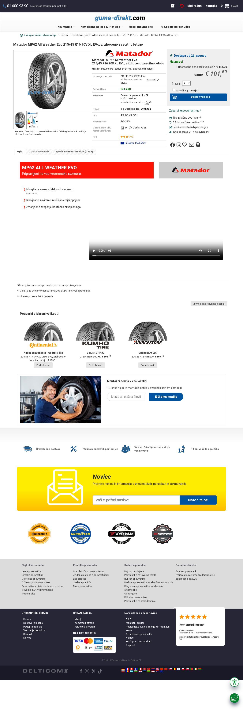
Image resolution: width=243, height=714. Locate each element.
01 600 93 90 (17, 6)
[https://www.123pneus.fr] (127, 669)
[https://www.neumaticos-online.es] (161, 669)
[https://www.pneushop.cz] (182, 669)
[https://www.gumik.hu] (199, 669)
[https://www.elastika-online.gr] (131, 671)
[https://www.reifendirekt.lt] (148, 671)
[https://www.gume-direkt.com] (170, 669)
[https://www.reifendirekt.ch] (131, 669)
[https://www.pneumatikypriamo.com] (187, 669)
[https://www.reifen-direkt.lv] (153, 671)
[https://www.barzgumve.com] (135, 671)
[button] (234, 682)
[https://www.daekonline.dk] (148, 669)
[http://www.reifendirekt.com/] (161, 671)
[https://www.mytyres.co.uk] (157, 669)
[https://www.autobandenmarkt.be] (174, 669)
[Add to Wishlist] (185, 145)
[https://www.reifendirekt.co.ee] (144, 671)
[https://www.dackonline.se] (135, 669)
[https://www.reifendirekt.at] (165, 669)
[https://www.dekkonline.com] (144, 669)
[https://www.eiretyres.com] (195, 669)
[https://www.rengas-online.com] (178, 669)
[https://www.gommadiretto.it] (140, 669)
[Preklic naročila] (182, 6)
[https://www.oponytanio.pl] (123, 671)
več (180, 639)
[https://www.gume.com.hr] (140, 671)
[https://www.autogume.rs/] (157, 671)
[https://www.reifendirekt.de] (123, 669)
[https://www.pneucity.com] (191, 669)
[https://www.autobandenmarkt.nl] (153, 669)
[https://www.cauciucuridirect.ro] (127, 671)
